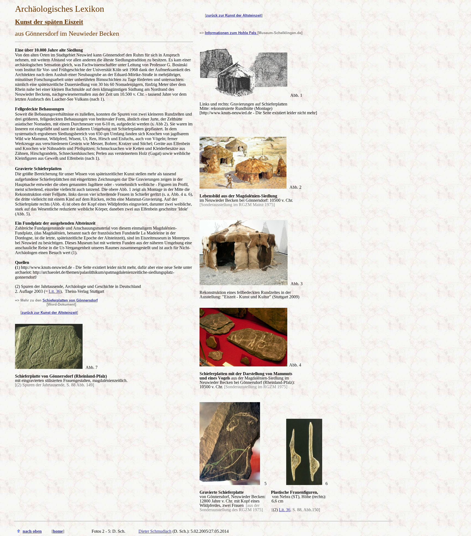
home (58, 531)
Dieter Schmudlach (154, 531)
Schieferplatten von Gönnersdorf (70, 300)
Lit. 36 (54, 291)
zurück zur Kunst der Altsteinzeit (233, 15)
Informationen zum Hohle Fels (231, 33)
